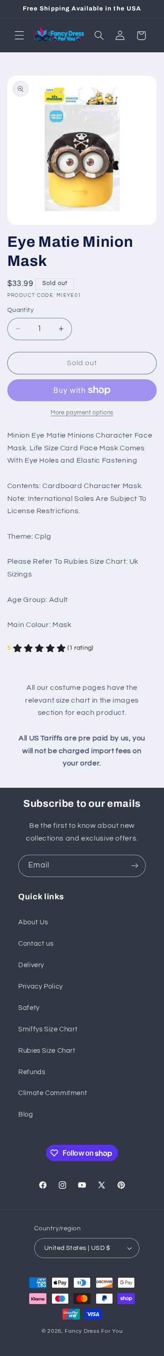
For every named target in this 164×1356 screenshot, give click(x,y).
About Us (33, 922)
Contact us (35, 943)
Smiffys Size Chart (47, 1029)
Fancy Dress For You (94, 1331)
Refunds (31, 1072)
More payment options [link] (82, 413)
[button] (19, 35)
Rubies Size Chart (47, 1050)
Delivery (31, 965)
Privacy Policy (40, 986)
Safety (29, 1007)
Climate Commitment (52, 1093)
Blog (25, 1114)
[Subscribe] (134, 866)
